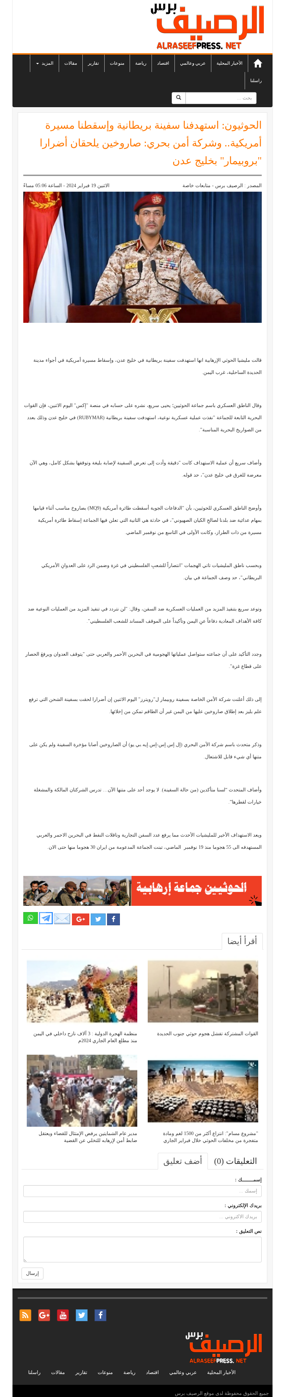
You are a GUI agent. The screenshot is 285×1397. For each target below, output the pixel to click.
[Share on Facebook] (113, 919)
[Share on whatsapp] (30, 918)
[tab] (242, 941)
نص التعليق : (249, 1231)
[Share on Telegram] (46, 917)
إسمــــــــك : (248, 1179)
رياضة (140, 63)
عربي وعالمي (193, 63)
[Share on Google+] (80, 919)
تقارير (93, 63)
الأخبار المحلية (230, 63)
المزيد (47, 63)
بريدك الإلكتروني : (243, 1205)
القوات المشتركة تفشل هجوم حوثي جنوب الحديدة (207, 1033)
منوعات (117, 63)
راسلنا (256, 80)
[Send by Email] (62, 918)
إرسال (32, 1273)
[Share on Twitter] (98, 919)
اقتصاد (163, 63)
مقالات (70, 63)
